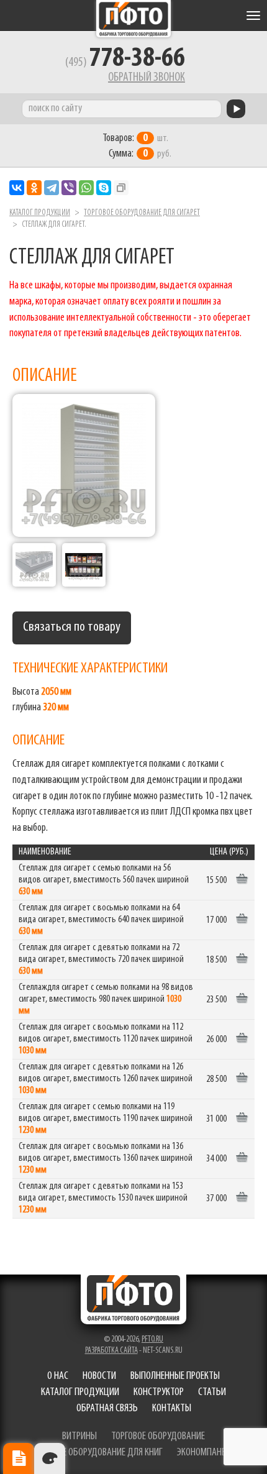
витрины (79, 1436)
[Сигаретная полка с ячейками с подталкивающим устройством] (34, 565)
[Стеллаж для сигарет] (83, 465)
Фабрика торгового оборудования (133, 18)
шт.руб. (136, 146)
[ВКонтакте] (16, 187)
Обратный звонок (146, 77)
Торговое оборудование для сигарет (142, 213)
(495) (125, 63)
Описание (18, 1458)
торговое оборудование (158, 1436)
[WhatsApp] (86, 187)
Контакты (171, 1408)
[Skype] (103, 187)
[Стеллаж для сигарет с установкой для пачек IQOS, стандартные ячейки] (84, 565)
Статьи (212, 1392)
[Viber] (68, 187)
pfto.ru (152, 1339)
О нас (57, 1376)
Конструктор (159, 1392)
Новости (99, 1376)
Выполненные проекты (175, 1376)
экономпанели (206, 1452)
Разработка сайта (111, 1350)
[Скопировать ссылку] (121, 187)
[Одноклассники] (34, 187)
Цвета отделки (49, 1458)
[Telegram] (51, 187)
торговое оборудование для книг (97, 1452)
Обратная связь (107, 1408)
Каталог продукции (39, 213)
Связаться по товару (71, 627)
